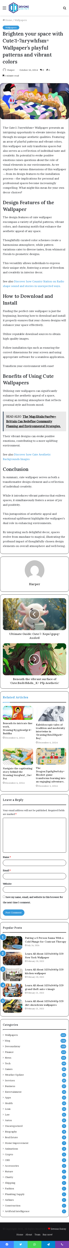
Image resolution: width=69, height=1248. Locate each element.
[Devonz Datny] (19, 7)
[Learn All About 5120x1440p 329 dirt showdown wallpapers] (12, 1006)
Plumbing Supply (14, 1194)
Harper (34, 584)
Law (7, 1114)
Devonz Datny (58, 1228)
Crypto (9, 1154)
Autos (8, 1120)
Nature (9, 1171)
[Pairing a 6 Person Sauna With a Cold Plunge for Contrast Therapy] (12, 942)
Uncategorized (13, 1125)
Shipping (10, 1182)
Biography (11, 1131)
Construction (12, 1205)
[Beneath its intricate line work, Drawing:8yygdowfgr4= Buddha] (18, 713)
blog (7, 1040)
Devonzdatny (12, 1046)
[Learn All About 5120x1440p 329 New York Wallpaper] (12, 958)
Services (10, 1080)
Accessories (12, 1165)
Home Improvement (16, 1143)
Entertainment (13, 1091)
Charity (9, 1177)
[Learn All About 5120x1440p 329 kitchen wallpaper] (12, 974)
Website (7, 883)
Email (7, 870)
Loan (7, 1108)
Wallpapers (21, 20)
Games (9, 1069)
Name (7, 857)
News (8, 1057)
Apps (8, 1097)
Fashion (9, 1188)
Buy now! (48, 1234)
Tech (7, 1063)
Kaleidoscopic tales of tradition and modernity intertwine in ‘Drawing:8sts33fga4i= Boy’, (50, 731)
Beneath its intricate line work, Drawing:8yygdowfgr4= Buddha (17, 728)
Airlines (9, 1199)
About (28, 1234)
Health (9, 1103)
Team (37, 1234)
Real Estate (11, 1137)
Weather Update (14, 1074)
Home (8, 20)
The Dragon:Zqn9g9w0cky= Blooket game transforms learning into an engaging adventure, (50, 774)
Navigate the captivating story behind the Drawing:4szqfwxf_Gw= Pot (17, 773)
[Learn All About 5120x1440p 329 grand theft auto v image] (12, 990)
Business (10, 1086)
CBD (7, 1160)
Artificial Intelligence (17, 1211)
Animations (11, 1148)
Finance (9, 1052)
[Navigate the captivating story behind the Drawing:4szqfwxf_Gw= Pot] (18, 756)
